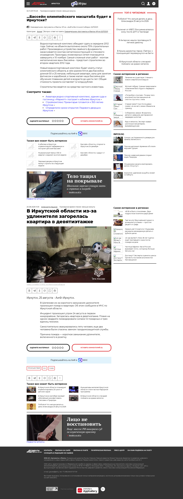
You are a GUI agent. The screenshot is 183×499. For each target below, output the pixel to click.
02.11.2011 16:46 (32, 11)
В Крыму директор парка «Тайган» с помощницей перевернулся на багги (134, 52)
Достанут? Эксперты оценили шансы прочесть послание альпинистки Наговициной (140, 258)
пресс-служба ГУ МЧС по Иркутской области (46, 284)
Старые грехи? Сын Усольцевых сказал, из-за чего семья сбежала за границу (140, 106)
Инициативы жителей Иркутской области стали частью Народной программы (94, 389)
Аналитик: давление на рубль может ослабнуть (139, 174)
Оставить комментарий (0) (92, 121)
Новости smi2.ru (35, 199)
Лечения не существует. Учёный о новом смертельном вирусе (139, 79)
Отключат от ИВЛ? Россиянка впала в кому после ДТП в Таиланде (135, 30)
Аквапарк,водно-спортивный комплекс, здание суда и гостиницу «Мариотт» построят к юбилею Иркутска (74, 98)
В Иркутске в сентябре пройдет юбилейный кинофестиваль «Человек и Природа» (51, 398)
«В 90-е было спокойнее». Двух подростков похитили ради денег (139, 212)
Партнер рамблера (67, 489)
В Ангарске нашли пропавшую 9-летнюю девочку (135, 41)
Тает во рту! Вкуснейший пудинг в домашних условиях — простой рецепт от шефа (139, 222)
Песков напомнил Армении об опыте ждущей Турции (139, 147)
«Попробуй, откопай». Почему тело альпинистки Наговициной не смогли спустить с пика (140, 97)
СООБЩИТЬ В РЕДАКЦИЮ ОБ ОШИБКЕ (58, 453)
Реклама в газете (80, 450)
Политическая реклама (101, 450)
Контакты (48, 450)
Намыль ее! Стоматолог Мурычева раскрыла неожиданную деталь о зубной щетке (139, 231)
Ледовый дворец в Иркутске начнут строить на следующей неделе (51, 163)
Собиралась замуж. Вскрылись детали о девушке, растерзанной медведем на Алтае (139, 115)
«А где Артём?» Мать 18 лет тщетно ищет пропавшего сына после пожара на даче (139, 240)
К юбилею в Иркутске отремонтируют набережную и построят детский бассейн (51, 146)
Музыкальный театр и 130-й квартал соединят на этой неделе (52, 154)
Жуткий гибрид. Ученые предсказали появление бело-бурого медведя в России (140, 88)
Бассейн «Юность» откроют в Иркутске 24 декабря (93, 145)
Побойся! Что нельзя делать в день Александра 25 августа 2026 (135, 20)
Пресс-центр (119, 450)
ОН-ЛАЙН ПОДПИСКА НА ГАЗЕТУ (140, 450)
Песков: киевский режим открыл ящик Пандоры (138, 156)
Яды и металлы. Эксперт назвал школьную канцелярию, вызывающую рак (138, 124)
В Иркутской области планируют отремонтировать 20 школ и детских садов (52, 389)
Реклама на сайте (62, 450)
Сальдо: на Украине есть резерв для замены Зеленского (139, 138)
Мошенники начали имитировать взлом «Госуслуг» (138, 165)
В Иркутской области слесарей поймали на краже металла (135, 63)
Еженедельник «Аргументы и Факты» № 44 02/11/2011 (86, 31)
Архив (39, 31)
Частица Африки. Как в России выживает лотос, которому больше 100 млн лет (139, 249)
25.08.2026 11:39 (33, 207)
